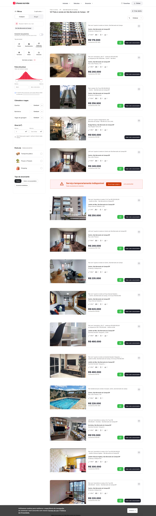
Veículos (76, 3)
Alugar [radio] (36, 16)
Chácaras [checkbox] (38, 54)
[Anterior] (79, 42)
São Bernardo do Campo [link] (70, 9)
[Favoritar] (139, 26)
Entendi (131, 510)
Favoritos (127, 3)
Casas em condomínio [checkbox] (39, 46)
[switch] (29, 34)
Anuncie (88, 3)
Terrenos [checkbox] (19, 54)
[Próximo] (83, 42)
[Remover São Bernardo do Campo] (32, 28)
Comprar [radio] (22, 16)
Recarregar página (114, 184)
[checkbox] (29, 153)
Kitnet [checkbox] (29, 54)
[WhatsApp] (120, 43)
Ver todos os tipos (32, 60)
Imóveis (65, 3)
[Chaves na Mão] (21, 3)
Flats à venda (54, 9)
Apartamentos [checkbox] (29, 46)
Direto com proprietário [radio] (30, 181)
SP (60, 9)
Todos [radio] (18, 181)
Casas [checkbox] (19, 46)
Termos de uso (53, 511)
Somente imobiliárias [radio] (22, 185)
